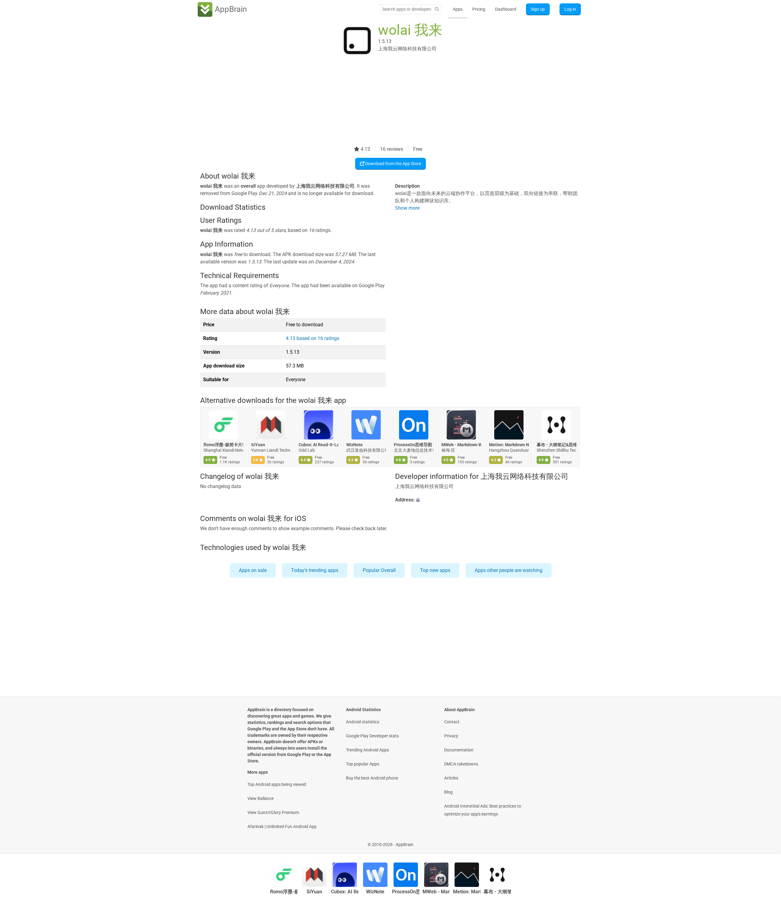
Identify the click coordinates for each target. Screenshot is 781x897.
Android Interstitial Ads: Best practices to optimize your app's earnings (482, 810)
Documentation (458, 749)
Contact (451, 721)
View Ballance (260, 798)
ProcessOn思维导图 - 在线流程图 (414, 445)
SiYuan (258, 445)
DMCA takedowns (461, 763)
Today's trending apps (314, 570)
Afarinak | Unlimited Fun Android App (282, 826)
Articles (451, 778)
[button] (488, 500)
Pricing (478, 9)
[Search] (436, 9)
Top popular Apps (362, 763)
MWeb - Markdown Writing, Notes (461, 445)
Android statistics (362, 721)
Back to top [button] (766, 841)
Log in (570, 9)
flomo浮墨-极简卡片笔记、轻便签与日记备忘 (223, 445)
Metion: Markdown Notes (509, 445)
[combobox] (406, 9)
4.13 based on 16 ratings (312, 338)
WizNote (354, 445)
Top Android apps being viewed (276, 784)
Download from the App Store (392, 163)
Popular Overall (379, 570)
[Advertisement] (383, 103)
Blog (448, 792)
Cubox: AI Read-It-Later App (318, 445)
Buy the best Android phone (372, 778)
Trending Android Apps (367, 749)
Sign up (538, 9)
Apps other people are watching (508, 570)
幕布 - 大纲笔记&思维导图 (556, 445)
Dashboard (505, 9)
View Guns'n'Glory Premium (273, 812)
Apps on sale (253, 570)
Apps (457, 9)
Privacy (451, 735)
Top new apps (435, 570)
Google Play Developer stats (372, 735)
